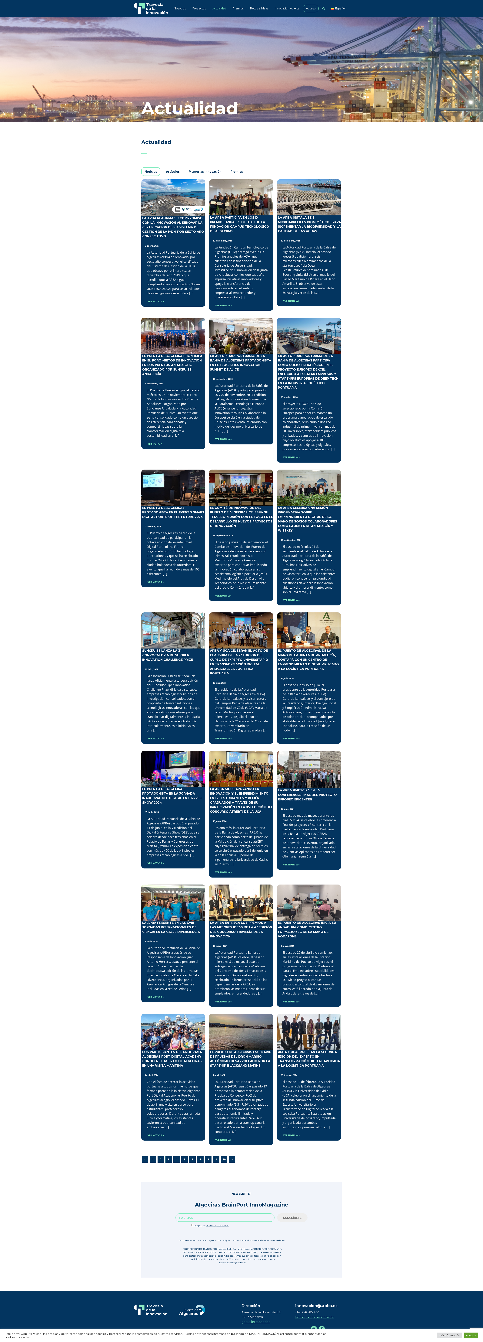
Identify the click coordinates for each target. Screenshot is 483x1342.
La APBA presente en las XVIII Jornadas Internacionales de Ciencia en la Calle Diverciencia (171, 927)
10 (224, 1159)
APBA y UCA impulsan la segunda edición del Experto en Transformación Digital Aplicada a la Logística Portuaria (309, 1058)
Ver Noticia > (156, 301)
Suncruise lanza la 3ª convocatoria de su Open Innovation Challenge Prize (167, 655)
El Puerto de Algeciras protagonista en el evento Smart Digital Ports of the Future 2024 (173, 512)
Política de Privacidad (217, 1225)
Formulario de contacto (314, 1317)
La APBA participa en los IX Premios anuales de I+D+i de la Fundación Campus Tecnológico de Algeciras (239, 224)
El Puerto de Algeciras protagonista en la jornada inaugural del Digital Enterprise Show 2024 (172, 795)
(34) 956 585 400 (307, 1312)
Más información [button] (449, 1335)
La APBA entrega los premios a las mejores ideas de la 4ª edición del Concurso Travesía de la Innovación (241, 929)
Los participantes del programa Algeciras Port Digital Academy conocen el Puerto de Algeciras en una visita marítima (172, 1058)
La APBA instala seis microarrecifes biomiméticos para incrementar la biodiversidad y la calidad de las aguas (309, 224)
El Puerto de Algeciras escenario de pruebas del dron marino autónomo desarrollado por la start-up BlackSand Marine (240, 1058)
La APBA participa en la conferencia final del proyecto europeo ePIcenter (307, 795)
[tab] (150, 171)
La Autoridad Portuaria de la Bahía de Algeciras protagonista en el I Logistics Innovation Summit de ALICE (240, 362)
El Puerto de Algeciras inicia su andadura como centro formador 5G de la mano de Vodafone (307, 929)
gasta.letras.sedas (256, 1322)
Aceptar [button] (471, 1335)
